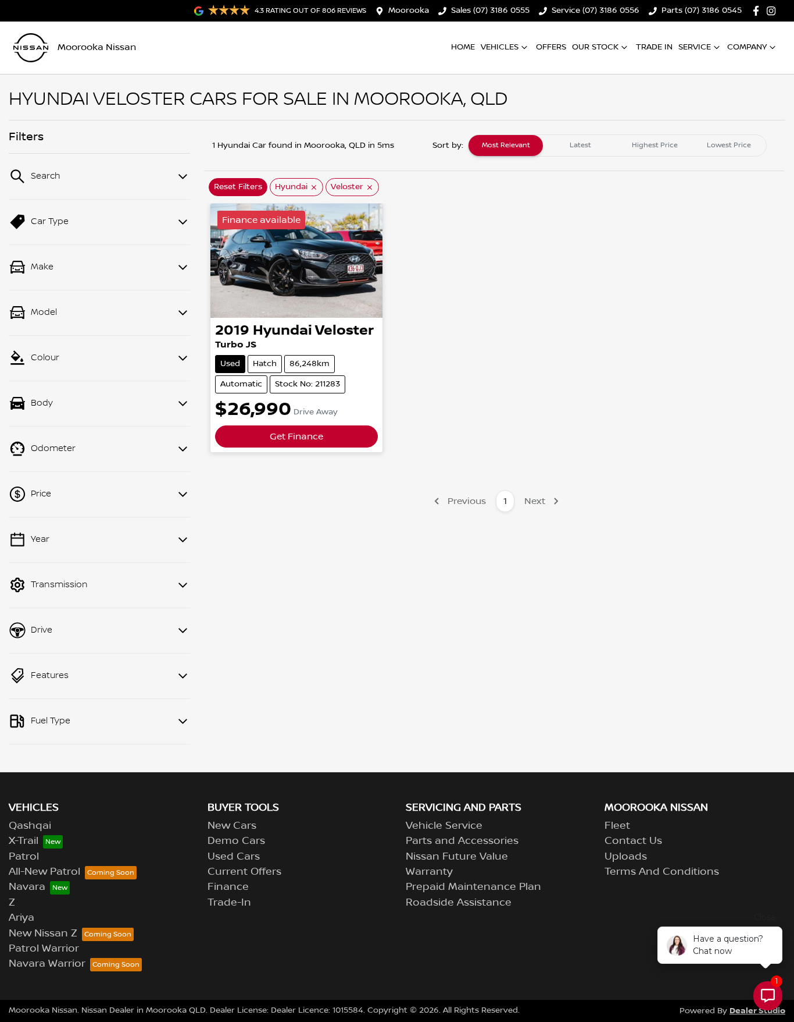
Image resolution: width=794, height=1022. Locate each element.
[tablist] (617, 145)
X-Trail (23, 841)
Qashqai (30, 825)
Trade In (654, 47)
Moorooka (408, 10)
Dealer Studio (757, 1011)
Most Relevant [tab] (506, 145)
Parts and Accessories (462, 841)
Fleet (617, 825)
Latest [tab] (580, 145)
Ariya (21, 917)
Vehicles (499, 47)
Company (747, 47)
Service (694, 47)
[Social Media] (758, 11)
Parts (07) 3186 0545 (701, 10)
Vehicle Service (444, 825)
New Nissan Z (43, 933)
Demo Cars (236, 841)
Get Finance (296, 436)
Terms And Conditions (662, 871)
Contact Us (633, 841)
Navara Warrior (47, 963)
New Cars (232, 825)
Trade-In (229, 902)
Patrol (24, 856)
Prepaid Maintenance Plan (473, 887)
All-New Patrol (44, 871)
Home (463, 47)
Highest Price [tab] (655, 145)
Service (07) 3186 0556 (595, 10)
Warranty (429, 871)
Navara (27, 887)
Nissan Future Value (457, 856)
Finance (228, 887)
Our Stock (595, 47)
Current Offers (244, 871)
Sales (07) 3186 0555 (490, 10)
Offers (551, 47)
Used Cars (234, 856)
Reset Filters (238, 186)
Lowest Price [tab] (729, 145)
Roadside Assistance (459, 902)
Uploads (626, 856)
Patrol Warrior (44, 948)
